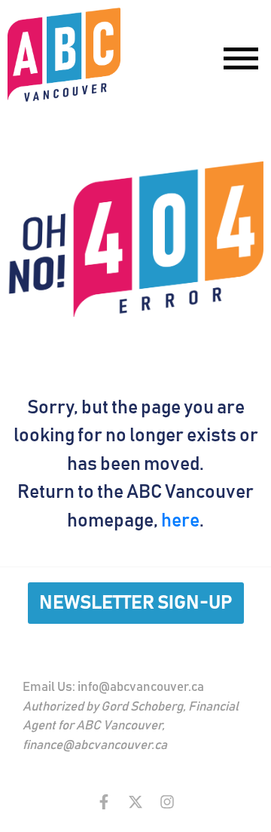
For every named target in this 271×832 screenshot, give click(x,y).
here (180, 520)
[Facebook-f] (103, 801)
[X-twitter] (135, 801)
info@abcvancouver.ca (141, 687)
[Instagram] (167, 801)
